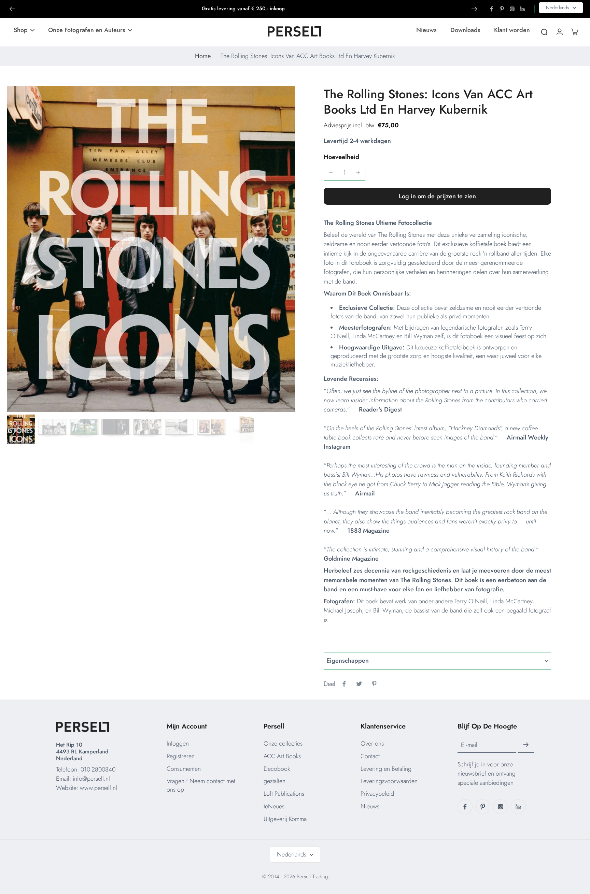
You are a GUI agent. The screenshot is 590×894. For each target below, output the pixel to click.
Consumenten (184, 768)
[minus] (331, 172)
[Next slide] (474, 9)
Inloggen (178, 743)
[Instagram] (512, 9)
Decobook (277, 768)
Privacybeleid (377, 793)
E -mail (469, 745)
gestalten (274, 781)
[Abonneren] (526, 745)
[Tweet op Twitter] (359, 683)
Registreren (181, 756)
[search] (544, 31)
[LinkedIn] (522, 9)
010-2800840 (98, 769)
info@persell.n (91, 778)
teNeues (274, 806)
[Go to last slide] (12, 9)
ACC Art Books (282, 756)
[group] (151, 249)
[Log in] (559, 31)
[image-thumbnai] (20, 429)
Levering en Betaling (386, 768)
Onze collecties (283, 743)
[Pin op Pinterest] (374, 683)
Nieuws (370, 806)
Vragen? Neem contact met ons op (201, 785)
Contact (370, 756)
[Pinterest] (502, 9)
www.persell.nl (98, 787)
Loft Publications (284, 793)
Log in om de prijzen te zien (437, 196)
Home (203, 56)
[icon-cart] (574, 31)
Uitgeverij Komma (285, 818)
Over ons (372, 743)
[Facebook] (492, 9)
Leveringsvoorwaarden (389, 781)
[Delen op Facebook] (344, 683)
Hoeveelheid (341, 157)
